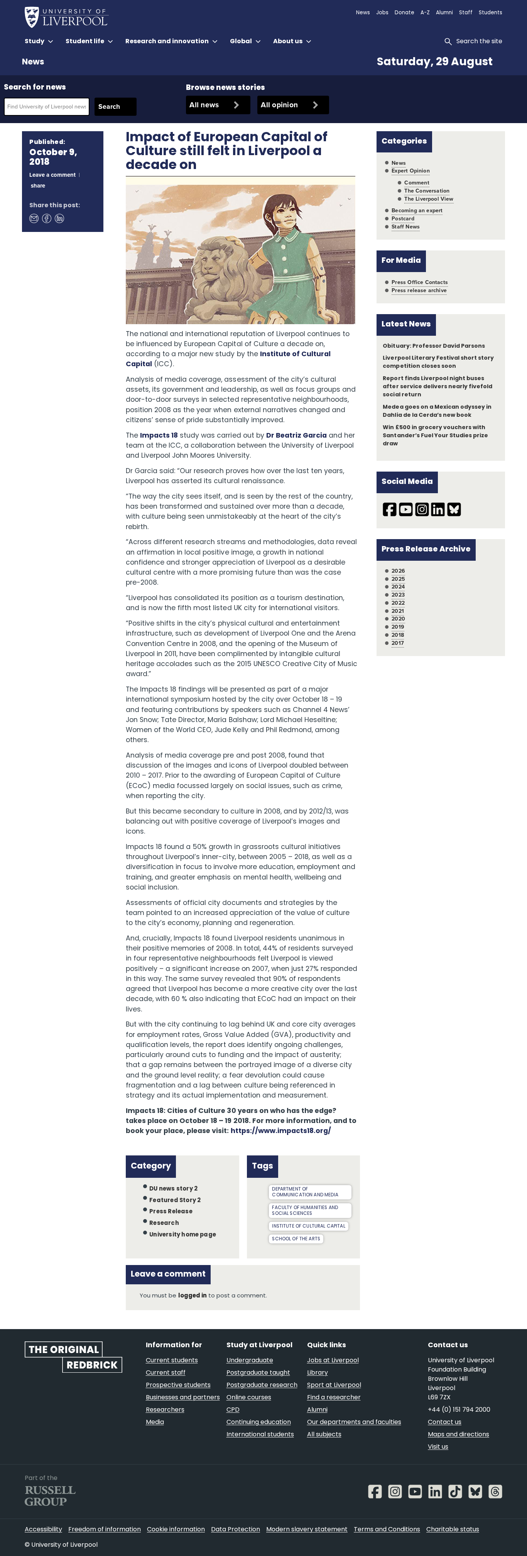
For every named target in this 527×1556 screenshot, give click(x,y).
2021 (398, 611)
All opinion (279, 104)
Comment (416, 183)
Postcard (403, 219)
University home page (182, 1235)
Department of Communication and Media (305, 1192)
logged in (192, 1296)
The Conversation (426, 191)
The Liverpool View (428, 199)
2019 (398, 627)
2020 (398, 619)
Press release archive (419, 290)
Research (164, 1223)
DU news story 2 (173, 1189)
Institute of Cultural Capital (308, 1226)
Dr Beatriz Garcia (296, 436)
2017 (398, 643)
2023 (398, 595)
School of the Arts (296, 1239)
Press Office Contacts (420, 282)
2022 (398, 603)
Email (33, 218)
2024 (398, 587)
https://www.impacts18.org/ (281, 1131)
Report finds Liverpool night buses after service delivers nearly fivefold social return (437, 387)
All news (204, 104)
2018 (398, 635)
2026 (398, 571)
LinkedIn (59, 218)
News (33, 62)
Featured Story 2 (175, 1200)
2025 (398, 579)
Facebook (46, 218)
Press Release (170, 1212)
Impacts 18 (159, 436)
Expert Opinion (410, 171)
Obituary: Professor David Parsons (434, 346)
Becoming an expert (417, 210)
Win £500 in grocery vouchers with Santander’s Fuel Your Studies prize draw (435, 436)
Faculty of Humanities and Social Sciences (305, 1211)
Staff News (406, 227)
